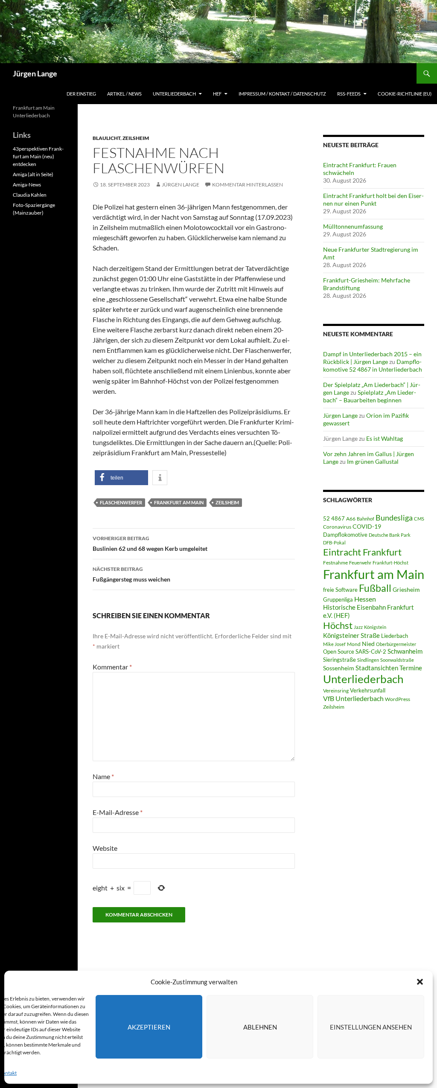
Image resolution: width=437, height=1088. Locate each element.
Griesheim (406, 589)
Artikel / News (124, 93)
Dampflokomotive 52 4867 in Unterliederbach (372, 365)
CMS (419, 518)
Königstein (375, 627)
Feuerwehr (360, 562)
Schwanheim (404, 651)
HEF (217, 93)
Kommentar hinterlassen (247, 184)
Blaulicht (106, 138)
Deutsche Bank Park (390, 535)
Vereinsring (336, 690)
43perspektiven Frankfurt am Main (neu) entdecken (38, 156)
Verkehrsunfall (367, 690)
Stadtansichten (376, 668)
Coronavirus (337, 527)
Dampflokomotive (345, 534)
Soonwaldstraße (397, 660)
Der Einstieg (81, 93)
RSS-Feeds (349, 93)
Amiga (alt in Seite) (33, 174)
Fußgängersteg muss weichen (131, 574)
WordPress (397, 699)
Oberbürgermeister (396, 644)
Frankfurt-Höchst (390, 562)
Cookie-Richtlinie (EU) (404, 93)
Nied (368, 643)
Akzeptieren (149, 1027)
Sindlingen (368, 660)
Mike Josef (334, 644)
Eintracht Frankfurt (362, 552)
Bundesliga (394, 517)
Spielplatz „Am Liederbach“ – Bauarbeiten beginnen (369, 396)
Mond (354, 644)
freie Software (340, 589)
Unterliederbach (174, 93)
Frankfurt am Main (179, 502)
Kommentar (112, 667)
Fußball (375, 588)
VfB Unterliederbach (353, 698)
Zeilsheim (135, 138)
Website (105, 848)
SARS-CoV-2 (370, 651)
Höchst (338, 625)
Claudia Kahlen (30, 195)
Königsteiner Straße (351, 635)
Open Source (338, 651)
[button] (420, 981)
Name (103, 776)
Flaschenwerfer (121, 502)
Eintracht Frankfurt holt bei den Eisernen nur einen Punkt (373, 199)
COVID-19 (367, 526)
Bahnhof (365, 518)
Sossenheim (338, 668)
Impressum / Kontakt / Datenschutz (282, 93)
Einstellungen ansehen (371, 1027)
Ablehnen (260, 1027)
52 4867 (334, 518)
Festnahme (335, 562)
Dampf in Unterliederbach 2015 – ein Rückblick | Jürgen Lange (372, 357)
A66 (350, 518)
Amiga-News (27, 184)
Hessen (365, 599)
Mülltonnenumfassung (353, 226)
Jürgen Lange (35, 73)
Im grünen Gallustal (373, 461)
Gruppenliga (338, 599)
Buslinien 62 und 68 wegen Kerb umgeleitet (150, 543)
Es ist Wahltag (384, 438)
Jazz (358, 627)
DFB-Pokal (334, 542)
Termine (410, 668)
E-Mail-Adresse (118, 812)
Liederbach (394, 635)
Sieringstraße (339, 659)
